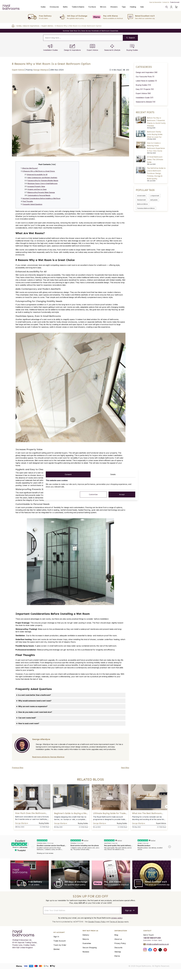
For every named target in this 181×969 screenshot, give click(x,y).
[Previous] (14, 806)
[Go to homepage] (24, 933)
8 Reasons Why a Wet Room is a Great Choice (39, 171)
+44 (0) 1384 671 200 (152, 938)
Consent (68, 474)
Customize (93, 494)
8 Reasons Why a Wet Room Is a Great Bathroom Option (78, 26)
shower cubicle (26, 280)
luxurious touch (107, 324)
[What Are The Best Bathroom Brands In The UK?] (149, 797)
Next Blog (125, 768)
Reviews (86, 952)
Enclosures (54, 7)
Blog (116, 935)
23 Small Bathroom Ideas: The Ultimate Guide (155, 159)
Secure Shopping (90, 947)
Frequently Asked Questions (32, 204)
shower (93, 639)
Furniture (92, 7)
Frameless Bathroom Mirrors (146, 208)
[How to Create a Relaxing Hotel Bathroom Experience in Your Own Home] (141, 145)
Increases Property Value (36, 186)
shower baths (141, 195)
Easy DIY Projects (145, 89)
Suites (43, 7)
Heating (133, 7)
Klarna (117, 956)
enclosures (20, 255)
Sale (142, 7)
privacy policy (116, 918)
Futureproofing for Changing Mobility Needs (42, 180)
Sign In (56, 937)
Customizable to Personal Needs (38, 195)
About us (118, 939)
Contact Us (165, 2)
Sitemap (117, 952)
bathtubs (98, 322)
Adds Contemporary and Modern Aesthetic (42, 177)
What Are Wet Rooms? (30, 168)
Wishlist (56, 949)
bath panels (154, 200)
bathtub (39, 280)
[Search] (166, 7)
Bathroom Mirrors (142, 204)
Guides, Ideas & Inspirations (27, 26)
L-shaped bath (154, 195)
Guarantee (87, 943)
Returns (86, 939)
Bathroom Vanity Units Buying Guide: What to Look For (155, 134)
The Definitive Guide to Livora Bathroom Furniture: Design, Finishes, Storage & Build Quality (156, 173)
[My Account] (171, 7)
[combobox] (83, 38)
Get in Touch (148, 935)
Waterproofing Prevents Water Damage (41, 192)
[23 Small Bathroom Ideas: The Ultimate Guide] (141, 159)
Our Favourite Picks (145, 77)
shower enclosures (69, 322)
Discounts (118, 947)
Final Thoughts (28, 201)
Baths (65, 7)
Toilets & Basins (78, 7)
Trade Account (174, 2)
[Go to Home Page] (13, 26)
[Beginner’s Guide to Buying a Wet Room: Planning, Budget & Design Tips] (71, 797)
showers (27, 307)
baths (36, 307)
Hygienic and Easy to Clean (37, 189)
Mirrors (103, 7)
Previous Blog (17, 768)
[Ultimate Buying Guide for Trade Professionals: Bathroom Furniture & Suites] (110, 797)
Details (113, 474)
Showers (113, 7)
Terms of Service (117, 922)
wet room (21, 223)
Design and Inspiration (146, 72)
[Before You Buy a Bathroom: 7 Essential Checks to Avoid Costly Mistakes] (141, 120)
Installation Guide (144, 98)
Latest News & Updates (146, 81)
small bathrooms (24, 322)
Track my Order (59, 945)
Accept (122, 494)
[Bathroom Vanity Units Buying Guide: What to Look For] (141, 133)
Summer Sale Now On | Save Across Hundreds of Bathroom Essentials (90, 31)
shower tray (29, 241)
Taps (124, 7)
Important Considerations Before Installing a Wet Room (41, 198)
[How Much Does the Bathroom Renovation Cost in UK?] (32, 797)
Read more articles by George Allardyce (48, 757)
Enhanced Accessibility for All (37, 174)
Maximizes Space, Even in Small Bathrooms (42, 183)
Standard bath (141, 200)
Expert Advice (47, 26)
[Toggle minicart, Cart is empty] (176, 7)
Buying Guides (143, 85)
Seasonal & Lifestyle (145, 102)
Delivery (86, 935)
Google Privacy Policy (97, 922)
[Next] (167, 806)
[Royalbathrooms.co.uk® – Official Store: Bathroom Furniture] (11, 7)
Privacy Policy (120, 943)
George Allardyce (41, 70)
